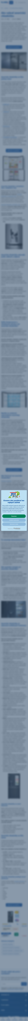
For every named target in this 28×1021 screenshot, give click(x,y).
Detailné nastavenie (14, 520)
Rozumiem (14, 516)
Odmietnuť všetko (14, 524)
